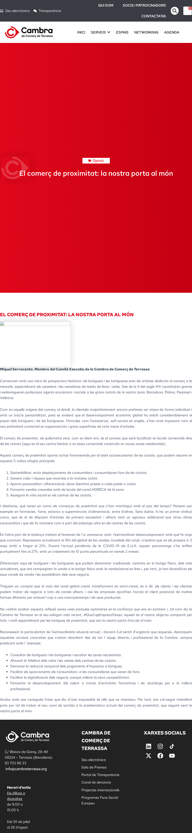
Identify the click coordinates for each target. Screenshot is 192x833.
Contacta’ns (153, 16)
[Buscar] (175, 11)
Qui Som (105, 5)
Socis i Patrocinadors (144, 5)
